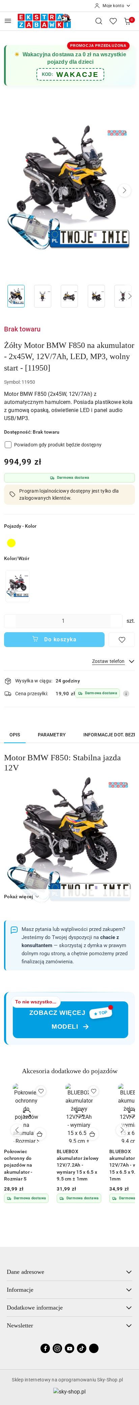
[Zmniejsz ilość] (9, 621)
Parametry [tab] (52, 734)
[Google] (94, 1348)
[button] (124, 190)
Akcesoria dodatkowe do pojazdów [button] (69, 1071)
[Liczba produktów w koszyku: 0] (127, 20)
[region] (17, 586)
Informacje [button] (20, 1289)
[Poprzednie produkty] (17, 1130)
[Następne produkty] (122, 1130)
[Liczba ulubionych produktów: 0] (113, 20)
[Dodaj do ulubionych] (122, 639)
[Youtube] (69, 1348)
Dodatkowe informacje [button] (35, 1307)
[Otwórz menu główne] (8, 21)
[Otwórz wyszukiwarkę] (99, 20)
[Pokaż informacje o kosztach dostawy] (126, 693)
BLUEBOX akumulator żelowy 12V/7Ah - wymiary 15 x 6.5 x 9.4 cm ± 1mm (78, 1165)
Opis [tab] (14, 734)
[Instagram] (57, 1348)
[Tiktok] (81, 1348)
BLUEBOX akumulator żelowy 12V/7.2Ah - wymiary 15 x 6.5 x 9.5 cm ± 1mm (25, 1165)
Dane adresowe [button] (25, 1271)
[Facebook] (45, 1348)
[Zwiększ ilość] (117, 621)
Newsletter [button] (20, 1325)
